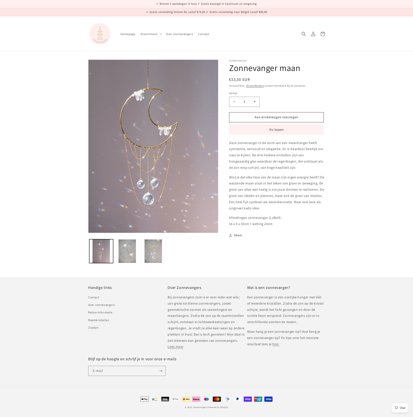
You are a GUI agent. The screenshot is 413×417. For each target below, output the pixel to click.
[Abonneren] (160, 371)
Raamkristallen (98, 320)
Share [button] (238, 235)
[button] (150, 33)
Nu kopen (276, 129)
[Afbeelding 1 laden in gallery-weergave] (101, 251)
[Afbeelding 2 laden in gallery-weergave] (127, 251)
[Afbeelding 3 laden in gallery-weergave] (153, 251)
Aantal (233, 93)
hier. (275, 344)
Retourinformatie (100, 312)
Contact (93, 297)
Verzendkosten (255, 85)
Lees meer (175, 346)
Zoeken (93, 328)
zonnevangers (200, 407)
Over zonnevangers (101, 305)
